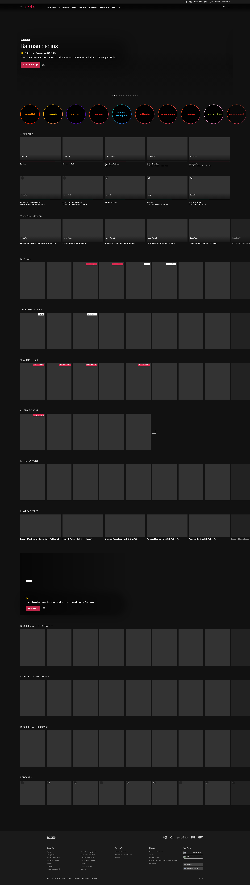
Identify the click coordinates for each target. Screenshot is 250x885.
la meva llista (104, 7)
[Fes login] (228, 7)
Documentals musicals (34, 727)
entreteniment (64, 7)
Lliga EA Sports (29, 511)
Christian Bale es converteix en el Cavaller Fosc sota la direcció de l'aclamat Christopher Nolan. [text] (69, 57)
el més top (92, 7)
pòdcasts (82, 7)
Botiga (217, 2)
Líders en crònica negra (34, 676)
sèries (74, 7)
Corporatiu (226, 2)
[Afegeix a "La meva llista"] (43, 64)
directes (53, 7)
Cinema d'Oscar (29, 410)
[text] (38, 53)
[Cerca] (225, 7)
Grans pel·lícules (30, 360)
